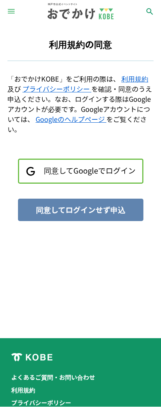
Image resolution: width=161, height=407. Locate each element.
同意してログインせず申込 (80, 209)
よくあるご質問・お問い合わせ (53, 377)
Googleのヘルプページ (71, 119)
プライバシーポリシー (56, 89)
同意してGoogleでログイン (89, 170)
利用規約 (134, 78)
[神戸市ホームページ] (80, 357)
